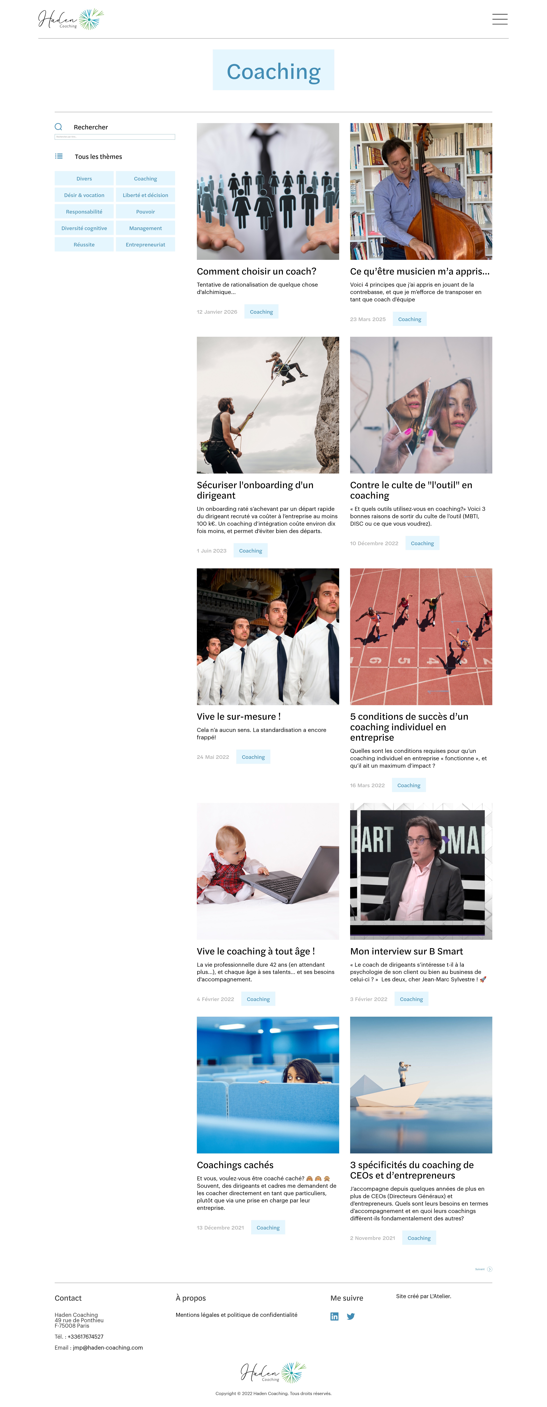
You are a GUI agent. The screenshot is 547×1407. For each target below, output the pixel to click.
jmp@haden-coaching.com (108, 1348)
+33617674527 (85, 1337)
